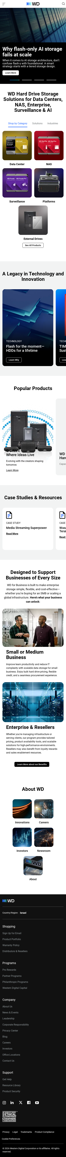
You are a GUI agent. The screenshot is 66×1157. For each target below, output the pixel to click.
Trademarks (26, 1132)
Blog (4, 1036)
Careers (6, 1042)
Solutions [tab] (37, 123)
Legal (15, 1132)
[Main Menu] (4, 4)
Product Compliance (44, 1132)
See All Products (33, 245)
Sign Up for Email (11, 933)
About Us (7, 1006)
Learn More (12, 470)
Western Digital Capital (14, 987)
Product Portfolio (11, 939)
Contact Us (8, 1060)
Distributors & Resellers (14, 951)
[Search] (63, 3)
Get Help (7, 1079)
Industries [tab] (52, 123)
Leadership (8, 1018)
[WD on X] (20, 1102)
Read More (12, 533)
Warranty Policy (10, 945)
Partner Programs (11, 976)
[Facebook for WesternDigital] (29, 1103)
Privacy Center (10, 1030)
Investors (7, 1048)
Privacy (6, 1132)
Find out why (11, 73)
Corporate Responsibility (15, 1024)
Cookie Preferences (11, 1139)
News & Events (10, 1012)
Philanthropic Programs (15, 982)
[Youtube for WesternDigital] (37, 1103)
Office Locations (11, 1054)
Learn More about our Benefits (32, 764)
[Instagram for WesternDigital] (4, 1103)
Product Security (11, 1091)
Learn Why (14, 360)
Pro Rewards (9, 969)
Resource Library (11, 1085)
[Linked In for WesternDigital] (12, 1103)
